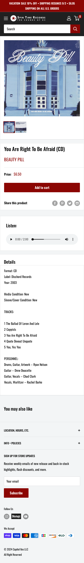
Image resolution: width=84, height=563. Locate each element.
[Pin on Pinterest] (62, 203)
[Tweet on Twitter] (69, 203)
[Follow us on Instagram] (6, 516)
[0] (76, 18)
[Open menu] (6, 18)
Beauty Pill (14, 159)
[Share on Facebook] (55, 203)
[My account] (69, 18)
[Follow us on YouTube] (26, 516)
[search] (37, 29)
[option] (42, 78)
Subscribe (16, 492)
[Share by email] (77, 203)
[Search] (75, 29)
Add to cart (42, 187)
